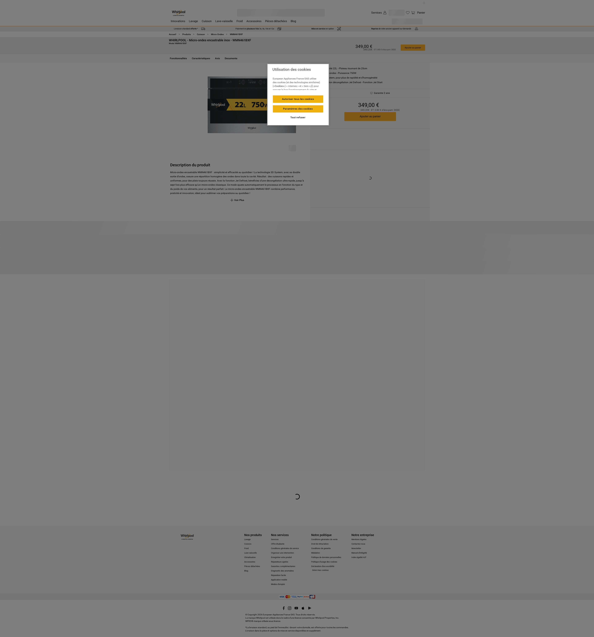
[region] (298, 95)
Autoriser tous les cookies (298, 99)
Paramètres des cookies (298, 108)
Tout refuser (298, 117)
